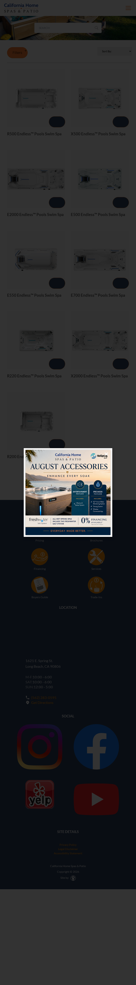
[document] (68, 492)
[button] (106, 454)
